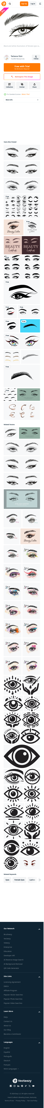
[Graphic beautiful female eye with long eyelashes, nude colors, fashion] (30, 620)
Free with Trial (22, 67)
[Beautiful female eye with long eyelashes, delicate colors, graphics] (12, 603)
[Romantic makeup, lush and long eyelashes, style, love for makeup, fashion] (12, 843)
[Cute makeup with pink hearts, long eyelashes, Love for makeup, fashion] (12, 750)
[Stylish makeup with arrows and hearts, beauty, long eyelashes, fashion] (12, 694)
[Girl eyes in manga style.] (21, 385)
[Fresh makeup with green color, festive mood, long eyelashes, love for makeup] (12, 675)
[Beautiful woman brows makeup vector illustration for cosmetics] (21, 282)
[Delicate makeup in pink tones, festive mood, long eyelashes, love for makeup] (12, 769)
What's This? (26, 94)
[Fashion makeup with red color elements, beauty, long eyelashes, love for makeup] (12, 787)
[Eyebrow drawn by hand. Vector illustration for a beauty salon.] (13, 415)
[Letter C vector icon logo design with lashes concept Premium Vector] (21, 482)
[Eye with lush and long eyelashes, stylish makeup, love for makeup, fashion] (12, 880)
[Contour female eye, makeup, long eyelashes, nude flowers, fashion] (12, 657)
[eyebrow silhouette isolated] (14, 369)
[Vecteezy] (3, 3)
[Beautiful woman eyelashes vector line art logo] (21, 260)
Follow (36, 59)
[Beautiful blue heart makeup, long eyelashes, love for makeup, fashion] (12, 731)
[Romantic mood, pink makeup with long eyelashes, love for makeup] (12, 862)
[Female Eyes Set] (21, 205)
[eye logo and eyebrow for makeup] (21, 307)
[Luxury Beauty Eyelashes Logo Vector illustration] (11, 242)
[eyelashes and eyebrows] (10, 327)
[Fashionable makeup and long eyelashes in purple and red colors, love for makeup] (12, 899)
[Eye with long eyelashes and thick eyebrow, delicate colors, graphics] (12, 621)
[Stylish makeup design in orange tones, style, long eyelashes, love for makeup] (12, 806)
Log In (33, 4)
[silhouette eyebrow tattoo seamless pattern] (10, 453)
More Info (9, 98)
